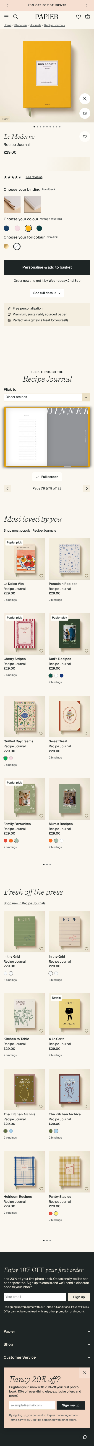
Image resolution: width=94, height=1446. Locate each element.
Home (7, 25)
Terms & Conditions (57, 1307)
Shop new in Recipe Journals (24, 903)
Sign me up (70, 1405)
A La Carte (57, 1039)
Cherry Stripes (15, 659)
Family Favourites (17, 824)
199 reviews (34, 177)
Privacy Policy (80, 1307)
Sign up (79, 1297)
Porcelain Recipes (63, 584)
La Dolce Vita (14, 584)
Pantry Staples (60, 1197)
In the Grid (12, 956)
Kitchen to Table (16, 1039)
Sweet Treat (58, 741)
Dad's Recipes (60, 659)
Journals (35, 25)
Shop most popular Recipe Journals (30, 531)
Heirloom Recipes (18, 1197)
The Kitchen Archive (20, 1114)
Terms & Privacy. (19, 1420)
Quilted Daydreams (18, 741)
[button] (84, 1372)
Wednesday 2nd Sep (65, 280)
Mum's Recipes (61, 824)
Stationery (20, 25)
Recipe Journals (54, 25)
